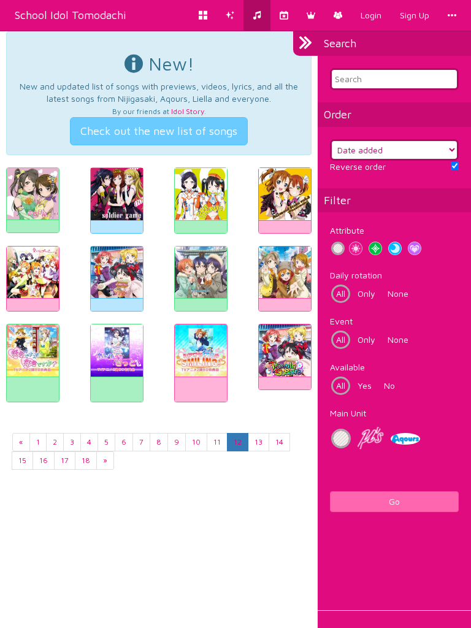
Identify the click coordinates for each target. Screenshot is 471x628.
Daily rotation (356, 275)
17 (65, 460)
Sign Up (414, 15)
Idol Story (187, 111)
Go (394, 501)
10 (196, 441)
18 (86, 460)
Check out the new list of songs (158, 130)
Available (347, 367)
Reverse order (358, 166)
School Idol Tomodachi (70, 15)
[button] (310, 15)
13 (258, 441)
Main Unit (348, 413)
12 (238, 441)
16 (43, 460)
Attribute (347, 230)
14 (279, 441)
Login (371, 15)
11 (217, 441)
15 (22, 460)
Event (341, 321)
